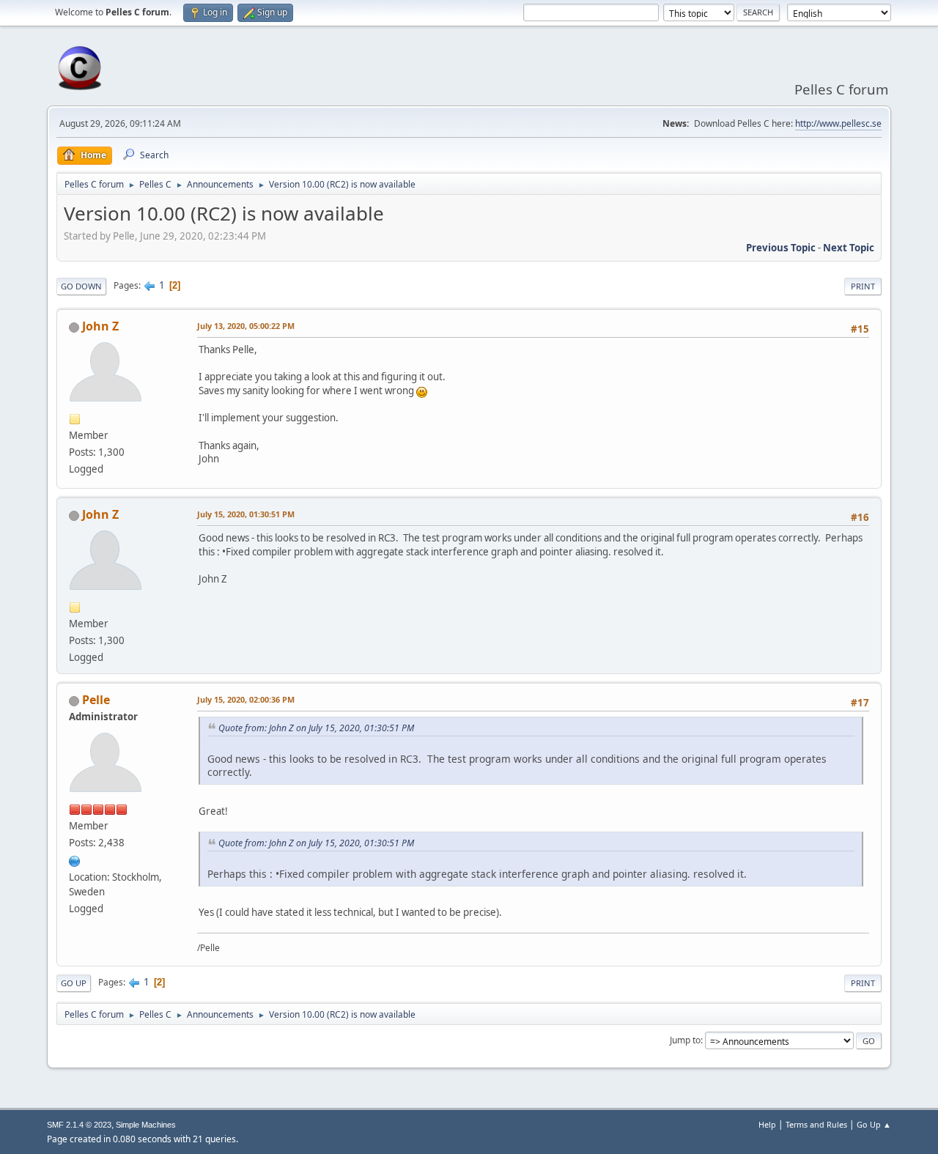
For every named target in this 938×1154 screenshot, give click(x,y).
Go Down (81, 286)
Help (767, 1124)
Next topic (848, 247)
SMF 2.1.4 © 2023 (79, 1124)
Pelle (96, 700)
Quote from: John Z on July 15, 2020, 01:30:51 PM (316, 728)
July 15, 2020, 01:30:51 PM (246, 513)
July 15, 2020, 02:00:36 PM (246, 699)
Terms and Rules (816, 1124)
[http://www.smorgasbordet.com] (75, 859)
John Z (100, 326)
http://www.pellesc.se (838, 123)
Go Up (73, 982)
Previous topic (781, 247)
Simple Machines (146, 1124)
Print (863, 286)
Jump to (685, 1040)
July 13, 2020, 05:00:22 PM (246, 325)
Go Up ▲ (874, 1124)
